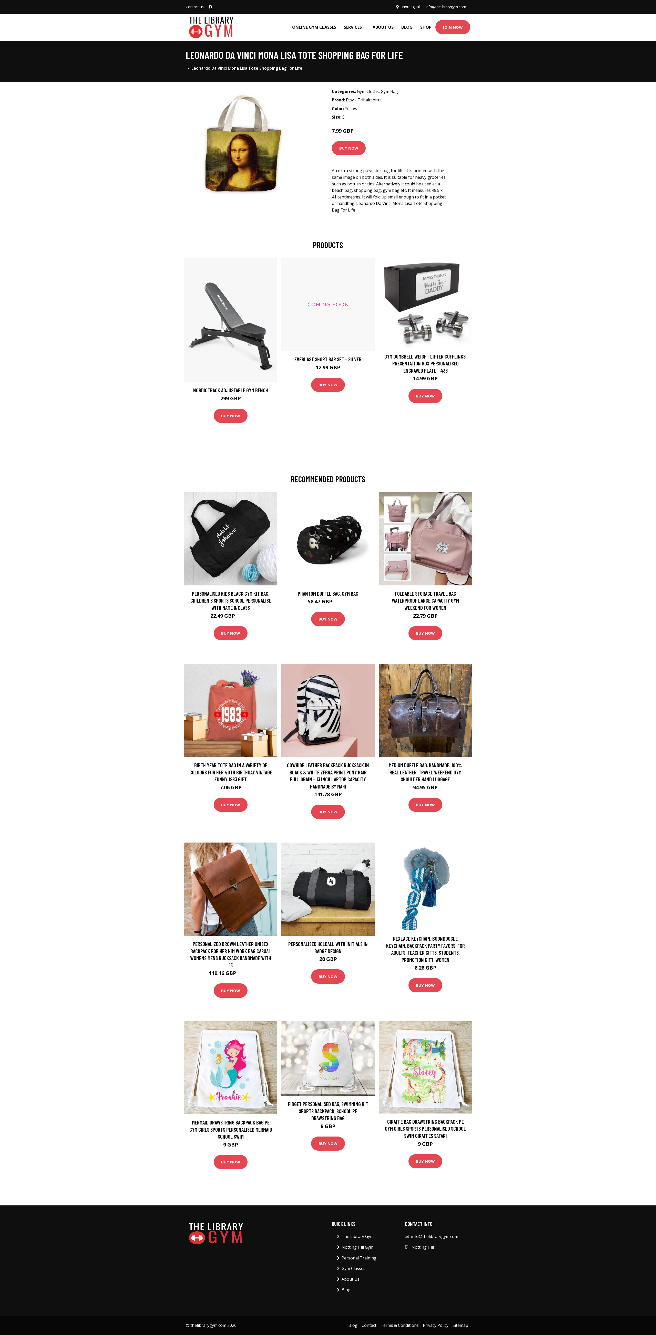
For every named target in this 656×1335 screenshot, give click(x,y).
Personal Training (359, 1258)
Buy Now (348, 148)
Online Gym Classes (314, 27)
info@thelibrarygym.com (446, 6)
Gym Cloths (368, 91)
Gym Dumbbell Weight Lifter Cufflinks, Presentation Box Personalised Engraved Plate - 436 (425, 363)
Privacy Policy (435, 1325)
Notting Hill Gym (357, 1247)
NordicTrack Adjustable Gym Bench (230, 390)
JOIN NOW (453, 27)
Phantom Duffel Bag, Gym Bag (328, 593)
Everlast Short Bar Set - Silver (328, 359)
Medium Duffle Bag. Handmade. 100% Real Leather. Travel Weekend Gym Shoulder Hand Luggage (425, 772)
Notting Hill (411, 6)
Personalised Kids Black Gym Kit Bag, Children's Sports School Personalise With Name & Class (230, 600)
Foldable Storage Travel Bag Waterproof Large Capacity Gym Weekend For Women (425, 600)
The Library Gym (358, 1236)
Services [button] (353, 27)
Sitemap (460, 1325)
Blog (407, 27)
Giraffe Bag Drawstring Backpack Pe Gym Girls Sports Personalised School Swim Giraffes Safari (425, 1128)
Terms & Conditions (400, 1325)
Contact (369, 1325)
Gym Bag (389, 91)
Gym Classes (353, 1268)
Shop (426, 27)
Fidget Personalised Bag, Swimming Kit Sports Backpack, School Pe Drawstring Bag (328, 1111)
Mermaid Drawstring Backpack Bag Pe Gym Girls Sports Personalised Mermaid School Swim (230, 1129)
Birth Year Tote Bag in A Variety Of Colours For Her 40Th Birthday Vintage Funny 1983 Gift (230, 772)
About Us (383, 27)
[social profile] (210, 7)
